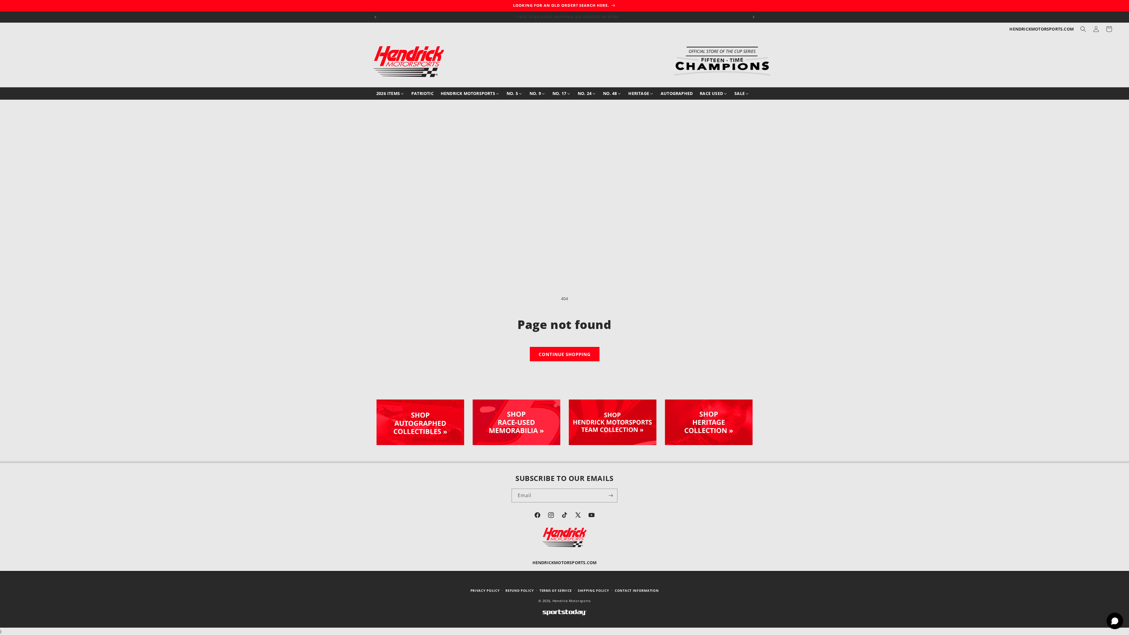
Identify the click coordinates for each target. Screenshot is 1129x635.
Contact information (637, 590)
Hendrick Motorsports (571, 600)
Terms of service (556, 590)
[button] (1083, 29)
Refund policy (519, 590)
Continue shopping (565, 354)
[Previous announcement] (375, 17)
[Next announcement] (753, 17)
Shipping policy (593, 590)
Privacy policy (485, 590)
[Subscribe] (610, 495)
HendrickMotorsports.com (1041, 29)
